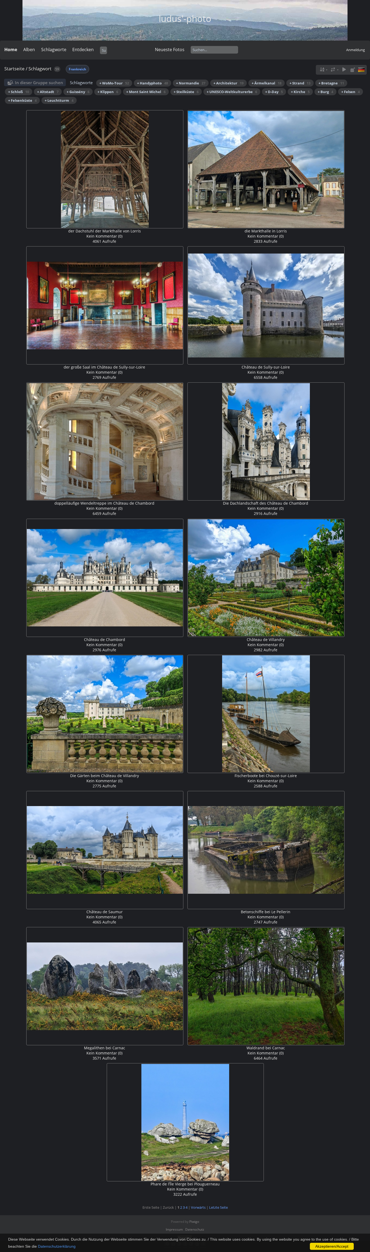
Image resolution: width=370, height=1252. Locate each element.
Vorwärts (198, 1207)
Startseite (14, 68)
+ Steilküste (186, 91)
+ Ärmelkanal (266, 83)
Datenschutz (194, 1229)
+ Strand (300, 83)
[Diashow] (344, 69)
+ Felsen (350, 91)
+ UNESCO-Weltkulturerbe (232, 91)
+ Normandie (190, 83)
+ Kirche (300, 91)
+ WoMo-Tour (114, 83)
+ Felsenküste (22, 100)
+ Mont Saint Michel (145, 91)
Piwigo (194, 1221)
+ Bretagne (331, 83)
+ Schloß (18, 91)
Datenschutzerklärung (57, 1246)
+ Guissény (78, 91)
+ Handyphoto (152, 83)
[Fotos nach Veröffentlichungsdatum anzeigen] (352, 69)
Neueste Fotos (169, 49)
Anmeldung (355, 49)
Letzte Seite (218, 1207)
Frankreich (77, 69)
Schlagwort (39, 68)
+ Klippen (108, 91)
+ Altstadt (48, 91)
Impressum (174, 1229)
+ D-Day (274, 91)
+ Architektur (228, 83)
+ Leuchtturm (59, 100)
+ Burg (325, 91)
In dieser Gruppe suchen (39, 82)
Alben (29, 49)
